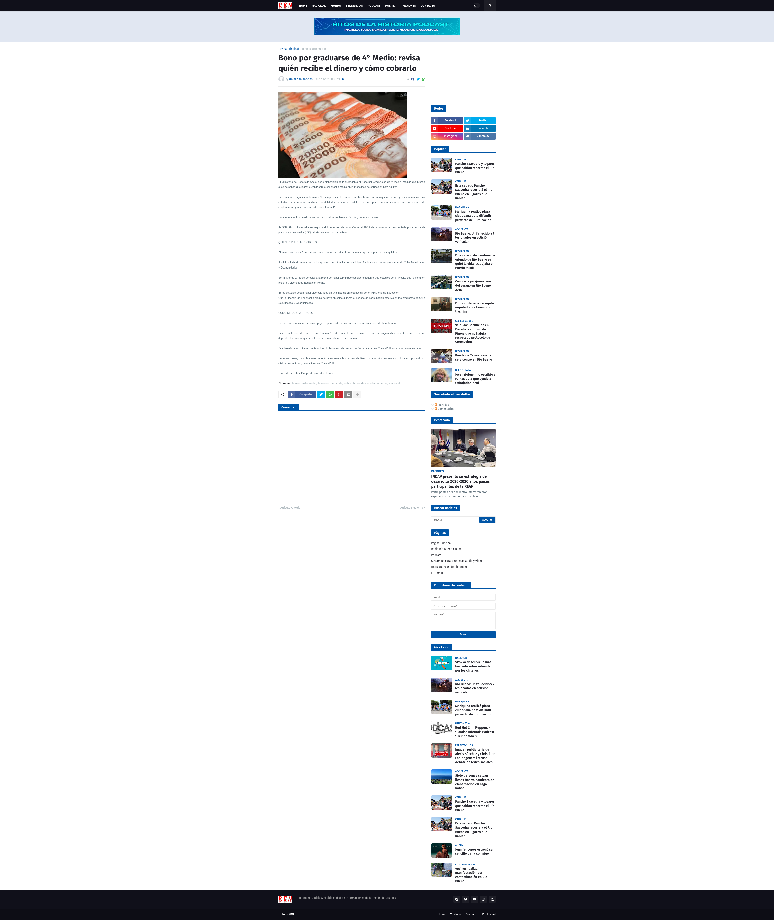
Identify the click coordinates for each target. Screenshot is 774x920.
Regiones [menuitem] (409, 5)
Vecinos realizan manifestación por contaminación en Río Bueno (471, 875)
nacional (394, 383)
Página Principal (288, 49)
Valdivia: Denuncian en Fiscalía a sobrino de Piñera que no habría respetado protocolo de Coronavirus (472, 333)
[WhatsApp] (423, 79)
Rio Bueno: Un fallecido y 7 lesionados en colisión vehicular (474, 238)
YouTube (455, 914)
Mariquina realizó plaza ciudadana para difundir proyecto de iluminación (473, 216)
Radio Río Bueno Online (446, 549)
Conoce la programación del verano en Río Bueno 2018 (473, 285)
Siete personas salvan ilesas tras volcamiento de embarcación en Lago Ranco (474, 782)
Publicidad (489, 914)
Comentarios (445, 409)
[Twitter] (418, 79)
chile (339, 383)
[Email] (348, 394)
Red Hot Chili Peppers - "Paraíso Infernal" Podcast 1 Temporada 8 (474, 732)
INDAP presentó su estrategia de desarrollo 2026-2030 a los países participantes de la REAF (460, 481)
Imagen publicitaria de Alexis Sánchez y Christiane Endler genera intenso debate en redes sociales (475, 756)
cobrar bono (352, 383)
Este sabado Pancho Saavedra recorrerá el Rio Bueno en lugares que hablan (473, 192)
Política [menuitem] (391, 5)
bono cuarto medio (313, 49)
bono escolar (326, 383)
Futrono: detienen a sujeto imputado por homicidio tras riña (474, 307)
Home (441, 914)
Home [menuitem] (303, 5)
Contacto (471, 914)
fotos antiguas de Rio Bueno (449, 567)
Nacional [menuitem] (319, 5)
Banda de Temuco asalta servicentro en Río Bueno (473, 357)
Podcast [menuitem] (374, 5)
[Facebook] (412, 79)
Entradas (443, 405)
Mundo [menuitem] (336, 5)
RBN (291, 914)
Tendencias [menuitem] (354, 5)
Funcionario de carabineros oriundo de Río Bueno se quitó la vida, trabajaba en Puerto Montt (475, 261)
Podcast (436, 555)
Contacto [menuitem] (428, 5)
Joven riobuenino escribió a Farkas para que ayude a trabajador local (475, 379)
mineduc (381, 383)
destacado (368, 383)
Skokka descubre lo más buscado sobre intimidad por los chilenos (474, 666)
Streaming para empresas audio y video (457, 561)
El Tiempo (437, 573)
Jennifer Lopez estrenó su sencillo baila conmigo (474, 852)
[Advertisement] (461, 73)
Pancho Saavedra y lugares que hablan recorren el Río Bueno (475, 168)
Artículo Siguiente (411, 507)
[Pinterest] (339, 394)
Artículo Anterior (290, 507)
